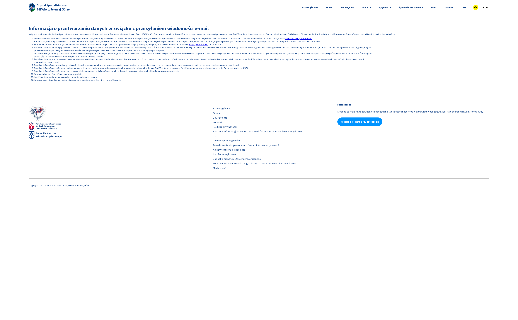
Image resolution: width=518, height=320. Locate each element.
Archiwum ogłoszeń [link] (224, 154)
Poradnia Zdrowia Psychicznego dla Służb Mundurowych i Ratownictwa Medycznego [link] (254, 165)
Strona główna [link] (309, 7)
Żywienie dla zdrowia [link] (411, 7)
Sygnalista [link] (385, 7)
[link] (49, 7)
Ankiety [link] (366, 7)
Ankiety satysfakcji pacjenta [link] (229, 149)
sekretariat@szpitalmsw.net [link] (298, 38)
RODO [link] (434, 7)
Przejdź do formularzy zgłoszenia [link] (360, 121)
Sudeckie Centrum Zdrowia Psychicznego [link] (237, 158)
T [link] (482, 7)
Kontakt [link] (449, 7)
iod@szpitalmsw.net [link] (198, 44)
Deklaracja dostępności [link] (226, 140)
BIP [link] (464, 7)
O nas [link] (329, 7)
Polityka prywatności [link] (225, 126)
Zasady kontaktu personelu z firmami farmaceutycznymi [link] (246, 145)
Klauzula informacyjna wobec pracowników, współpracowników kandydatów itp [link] (257, 133)
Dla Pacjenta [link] (347, 7)
